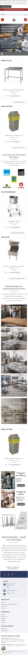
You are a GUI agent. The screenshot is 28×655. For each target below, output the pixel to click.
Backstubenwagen (4, 639)
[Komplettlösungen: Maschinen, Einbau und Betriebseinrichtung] (14, 499)
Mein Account (4, 616)
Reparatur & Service (20, 645)
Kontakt (3, 622)
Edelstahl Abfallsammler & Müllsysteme (17, 639)
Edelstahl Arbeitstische (15, 638)
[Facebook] (4, 574)
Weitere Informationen (22, 3)
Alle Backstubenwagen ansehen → (18, 233)
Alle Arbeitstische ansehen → (19, 102)
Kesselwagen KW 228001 (14, 221)
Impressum (3, 608)
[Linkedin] (8, 574)
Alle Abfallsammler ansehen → (19, 147)
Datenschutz (4, 606)
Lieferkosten (4, 628)
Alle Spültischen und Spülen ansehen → (17, 278)
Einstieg (3, 614)
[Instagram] (12, 574)
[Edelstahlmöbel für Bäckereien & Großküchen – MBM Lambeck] (14, 19)
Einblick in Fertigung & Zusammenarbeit (15, 567)
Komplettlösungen (11, 645)
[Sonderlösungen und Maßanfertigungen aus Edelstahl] (14, 480)
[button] (6, 96)
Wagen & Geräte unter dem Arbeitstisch (9, 641)
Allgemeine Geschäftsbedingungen (9, 604)
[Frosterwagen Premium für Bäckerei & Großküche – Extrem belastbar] (14, 520)
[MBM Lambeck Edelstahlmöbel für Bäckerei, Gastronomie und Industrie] (14, 38)
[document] (14, 4)
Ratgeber (3, 618)
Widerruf (3, 620)
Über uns (3, 602)
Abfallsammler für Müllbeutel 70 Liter (14, 135)
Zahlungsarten (4, 630)
